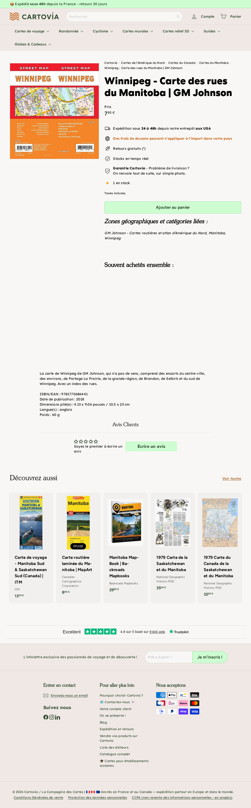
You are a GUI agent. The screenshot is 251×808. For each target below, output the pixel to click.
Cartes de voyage (30, 31)
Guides (210, 31)
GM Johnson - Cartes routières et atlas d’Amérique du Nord (155, 233)
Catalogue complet (115, 754)
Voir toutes (231, 478)
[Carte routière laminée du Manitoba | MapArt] (78, 546)
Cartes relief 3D (176, 31)
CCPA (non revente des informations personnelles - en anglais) (182, 797)
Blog (103, 722)
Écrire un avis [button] (151, 446)
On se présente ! (113, 715)
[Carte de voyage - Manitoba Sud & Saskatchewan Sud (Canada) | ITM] (31, 548)
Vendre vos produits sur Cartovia (119, 738)
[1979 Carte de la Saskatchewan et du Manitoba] (172, 544)
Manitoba (217, 233)
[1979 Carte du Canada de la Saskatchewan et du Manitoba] (220, 547)
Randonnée (69, 31)
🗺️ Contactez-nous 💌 (117, 702)
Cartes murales (136, 31)
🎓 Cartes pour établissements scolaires (124, 763)
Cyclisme (101, 31)
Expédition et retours (117, 729)
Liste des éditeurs (114, 747)
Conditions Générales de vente (38, 797)
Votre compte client (115, 709)
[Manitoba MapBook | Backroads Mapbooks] (125, 545)
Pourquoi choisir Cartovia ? (121, 695)
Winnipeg (112, 238)
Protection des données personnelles (97, 797)
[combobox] (124, 17)
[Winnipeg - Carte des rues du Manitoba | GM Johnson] (172, 296)
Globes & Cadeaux (31, 44)
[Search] (178, 17)
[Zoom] (54, 111)
